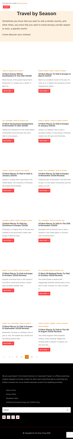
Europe (40, 70)
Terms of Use (11, 390)
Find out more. (22, 3)
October (14, 270)
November (9, 120)
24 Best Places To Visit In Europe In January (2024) (53, 125)
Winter (20, 70)
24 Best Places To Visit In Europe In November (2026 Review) (53, 175)
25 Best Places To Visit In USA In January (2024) (17, 175)
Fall (3, 120)
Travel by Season (7, 70)
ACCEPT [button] (6, 7)
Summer (52, 323)
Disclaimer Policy (12, 398)
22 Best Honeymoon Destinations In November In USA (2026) (17, 125)
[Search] (67, 410)
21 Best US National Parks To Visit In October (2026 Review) (54, 274)
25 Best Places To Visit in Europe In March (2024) (54, 75)
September (15, 323)
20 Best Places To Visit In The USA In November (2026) (54, 224)
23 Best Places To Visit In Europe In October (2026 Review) (17, 274)
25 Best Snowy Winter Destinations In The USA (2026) (17, 75)
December (5, 220)
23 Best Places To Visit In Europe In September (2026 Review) (17, 327)
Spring (51, 70)
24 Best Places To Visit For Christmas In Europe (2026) (15, 224)
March (46, 70)
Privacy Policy (11, 394)
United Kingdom (43, 326)
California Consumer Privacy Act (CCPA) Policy (23, 402)
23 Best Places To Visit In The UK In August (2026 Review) (53, 330)
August (40, 323)
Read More (8, 91)
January (47, 120)
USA (16, 70)
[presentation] (18, 57)
